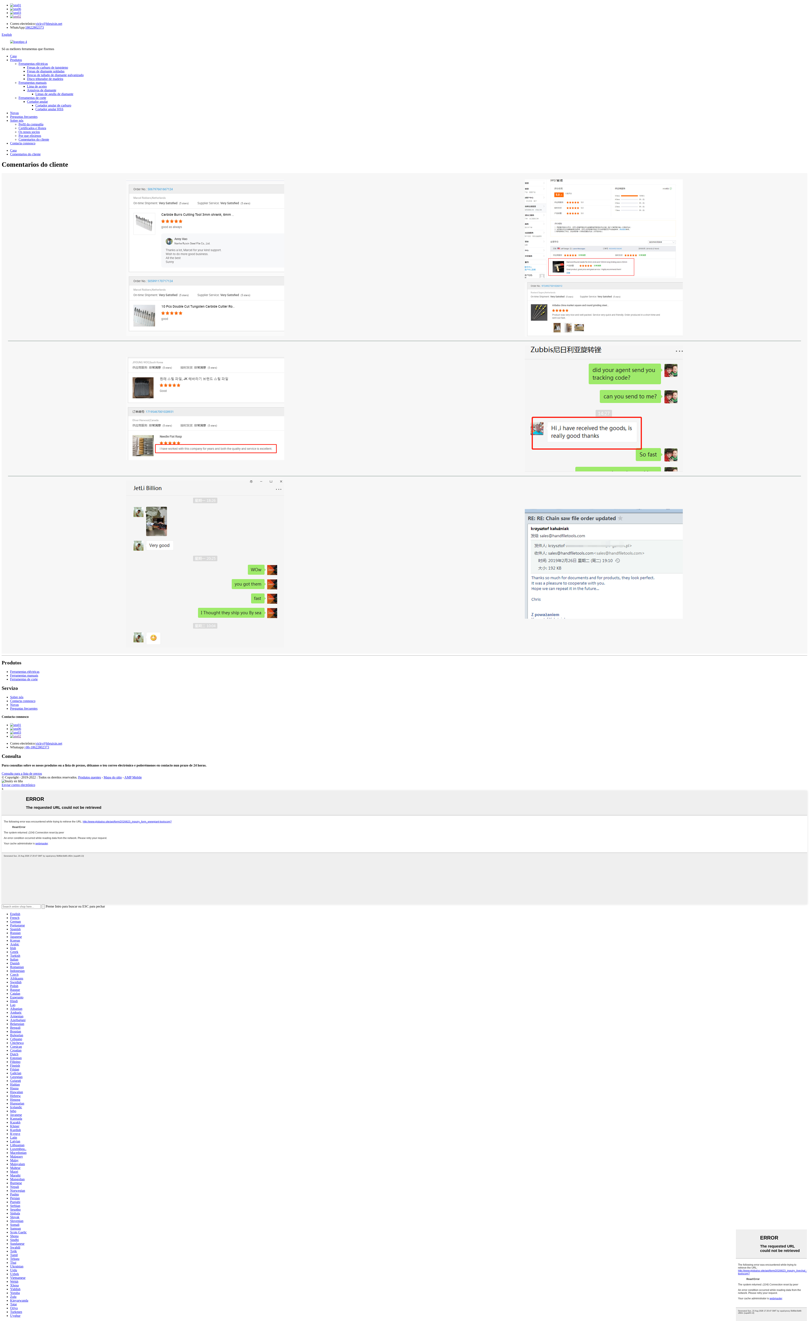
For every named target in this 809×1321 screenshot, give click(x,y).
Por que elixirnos (30, 135)
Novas (14, 113)
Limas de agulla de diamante (54, 94)
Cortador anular (37, 101)
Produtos (16, 60)
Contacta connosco (22, 143)
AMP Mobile (133, 777)
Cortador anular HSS (49, 109)
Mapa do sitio (113, 777)
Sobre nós (16, 120)
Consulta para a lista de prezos (22, 773)
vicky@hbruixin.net (49, 23)
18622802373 (34, 27)
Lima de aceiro (37, 86)
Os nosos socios (29, 132)
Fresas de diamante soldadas (45, 71)
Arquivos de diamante (41, 90)
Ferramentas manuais (33, 82)
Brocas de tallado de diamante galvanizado (55, 75)
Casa (13, 56)
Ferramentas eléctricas (33, 63)
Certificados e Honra (32, 128)
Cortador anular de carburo (53, 105)
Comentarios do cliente (34, 139)
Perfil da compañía (31, 124)
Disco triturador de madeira (45, 79)
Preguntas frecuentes (24, 117)
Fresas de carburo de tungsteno (47, 67)
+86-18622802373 (36, 747)
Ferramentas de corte (32, 98)
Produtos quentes (89, 777)
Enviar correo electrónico (18, 785)
